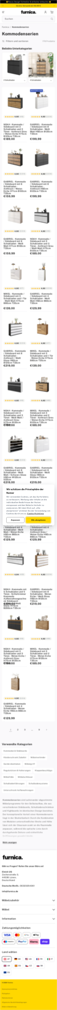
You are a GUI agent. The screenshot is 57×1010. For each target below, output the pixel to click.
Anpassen (15, 520)
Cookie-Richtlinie (35, 513)
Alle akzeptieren (38, 520)
